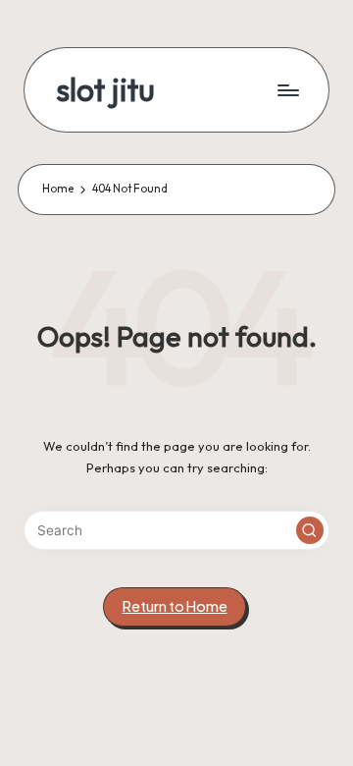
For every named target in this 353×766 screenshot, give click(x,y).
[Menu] (287, 89)
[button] (310, 530)
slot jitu (105, 90)
